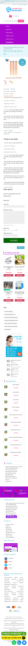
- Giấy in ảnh (15, 598)
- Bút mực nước (15, 601)
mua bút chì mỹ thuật (8, 311)
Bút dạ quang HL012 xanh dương (15, 437)
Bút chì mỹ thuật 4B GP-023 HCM (11, 326)
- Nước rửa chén (20, 580)
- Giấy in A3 (6, 592)
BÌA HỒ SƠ (9, 29)
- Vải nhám (13, 586)
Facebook (10, 558)
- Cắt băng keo (20, 596)
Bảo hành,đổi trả (9, 474)
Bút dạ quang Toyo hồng (16, 422)
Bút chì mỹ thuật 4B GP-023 (10, 314)
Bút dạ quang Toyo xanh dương (15, 414)
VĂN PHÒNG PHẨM (10, 32)
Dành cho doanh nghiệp (11, 478)
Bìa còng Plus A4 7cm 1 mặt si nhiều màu (19, 293)
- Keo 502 (21, 587)
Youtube (10, 567)
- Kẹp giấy (14, 594)
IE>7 (22, 618)
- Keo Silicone (20, 592)
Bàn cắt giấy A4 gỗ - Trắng (8, 267)
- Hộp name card (20, 591)
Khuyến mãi (8, 534)
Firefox (17, 618)
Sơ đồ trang (8, 481)
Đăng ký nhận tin (10, 524)
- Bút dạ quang (7, 589)
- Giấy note (6, 594)
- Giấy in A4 (21, 582)
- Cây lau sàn (6, 580)
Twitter (10, 564)
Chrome (20, 618)
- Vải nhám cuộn (7, 598)
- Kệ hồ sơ (14, 582)
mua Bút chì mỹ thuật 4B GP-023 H (11, 320)
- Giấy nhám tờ (15, 599)
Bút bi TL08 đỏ (16, 392)
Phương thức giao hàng (11, 469)
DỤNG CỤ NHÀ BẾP (10, 39)
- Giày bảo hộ (6, 586)
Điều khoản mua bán (10, 476)
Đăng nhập (8, 527)
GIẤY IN (8, 26)
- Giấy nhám (13, 587)
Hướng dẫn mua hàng (11, 473)
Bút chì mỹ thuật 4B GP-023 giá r (11, 323)
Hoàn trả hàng (9, 535)
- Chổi (22, 598)
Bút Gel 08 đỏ (16, 399)
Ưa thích (9, 278)
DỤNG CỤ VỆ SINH (10, 36)
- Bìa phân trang (7, 599)
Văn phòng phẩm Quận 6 (8, 292)
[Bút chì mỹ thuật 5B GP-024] (6, 82)
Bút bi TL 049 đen (15, 407)
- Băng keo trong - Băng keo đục (10, 584)
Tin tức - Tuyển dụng (11, 514)
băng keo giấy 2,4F (19, 266)
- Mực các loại (20, 586)
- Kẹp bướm (21, 579)
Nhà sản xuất (9, 531)
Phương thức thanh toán (11, 471)
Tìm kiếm (21, 21)
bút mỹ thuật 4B (7, 329)
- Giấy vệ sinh (13, 592)
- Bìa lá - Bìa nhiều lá (8, 591)
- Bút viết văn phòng (8, 577)
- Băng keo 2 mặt (7, 601)
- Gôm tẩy (21, 599)
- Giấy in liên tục (7, 582)
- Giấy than (6, 587)
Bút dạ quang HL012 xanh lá (15, 444)
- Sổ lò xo (21, 577)
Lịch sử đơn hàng (10, 537)
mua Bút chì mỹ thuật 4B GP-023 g (11, 317)
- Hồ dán (21, 589)
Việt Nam (13, 89)
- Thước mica (14, 579)
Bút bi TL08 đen (16, 384)
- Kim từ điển (6, 579)
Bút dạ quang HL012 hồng (16, 452)
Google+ (10, 561)
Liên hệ (7, 479)
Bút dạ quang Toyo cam (16, 429)
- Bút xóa (21, 594)
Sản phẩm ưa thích (10, 532)
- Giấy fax (16, 577)
